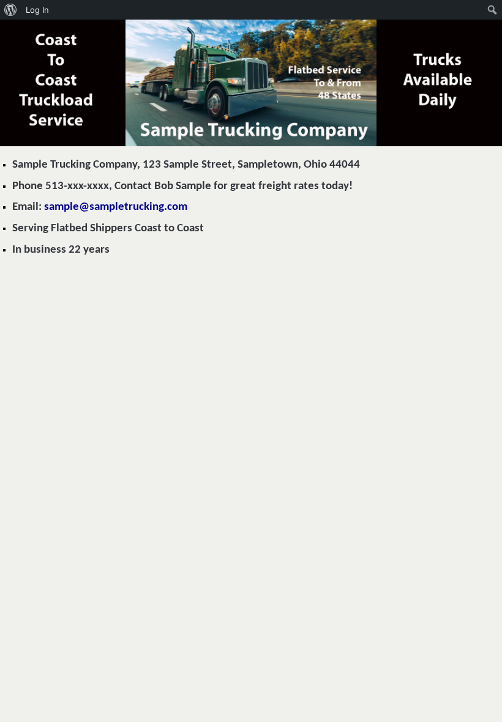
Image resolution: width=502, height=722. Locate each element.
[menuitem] (10, 10)
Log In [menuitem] (37, 10)
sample (115, 207)
